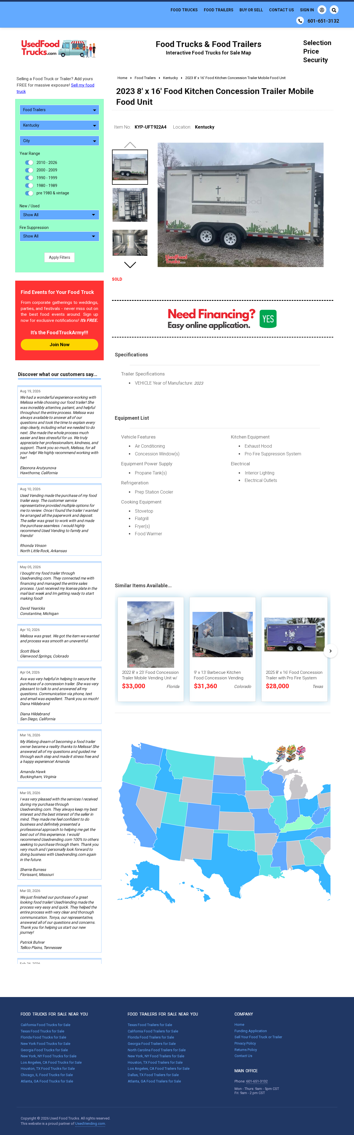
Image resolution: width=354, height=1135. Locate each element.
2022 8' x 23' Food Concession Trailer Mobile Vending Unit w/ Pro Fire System (150, 678)
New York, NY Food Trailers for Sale (156, 1056)
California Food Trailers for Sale (153, 1031)
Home (239, 1024)
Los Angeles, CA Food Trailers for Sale (158, 1068)
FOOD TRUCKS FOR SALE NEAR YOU (54, 1014)
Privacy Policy (245, 1043)
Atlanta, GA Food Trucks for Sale (47, 1081)
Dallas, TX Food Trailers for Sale (153, 1075)
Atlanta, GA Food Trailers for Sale (154, 1081)
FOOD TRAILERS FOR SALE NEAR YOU (163, 1014)
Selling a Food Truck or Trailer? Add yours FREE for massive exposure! (55, 85)
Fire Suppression (34, 227)
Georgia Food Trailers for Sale (152, 1044)
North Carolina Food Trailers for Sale (157, 1050)
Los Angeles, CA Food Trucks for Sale (51, 1062)
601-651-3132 (257, 1081)
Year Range (30, 153)
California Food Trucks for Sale (45, 1025)
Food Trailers (218, 10)
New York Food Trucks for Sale (45, 1044)
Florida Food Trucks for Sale (43, 1037)
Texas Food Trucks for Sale (42, 1031)
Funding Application (251, 1031)
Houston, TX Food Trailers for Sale (155, 1062)
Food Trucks (184, 10)
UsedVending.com (90, 1123)
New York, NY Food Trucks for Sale (48, 1056)
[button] (130, 264)
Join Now (59, 344)
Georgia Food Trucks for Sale (44, 1050)
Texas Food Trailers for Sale (150, 1025)
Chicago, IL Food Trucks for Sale (47, 1075)
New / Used (30, 206)
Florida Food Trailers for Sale (151, 1037)
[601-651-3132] (300, 20)
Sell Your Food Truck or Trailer (258, 1037)
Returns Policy (246, 1050)
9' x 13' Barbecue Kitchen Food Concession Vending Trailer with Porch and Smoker (222, 678)
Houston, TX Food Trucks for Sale (48, 1068)
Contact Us (281, 10)
